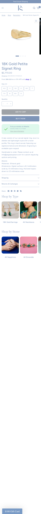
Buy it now (20, 119)
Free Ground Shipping (20, 1)
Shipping (4, 76)
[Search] (34, 8)
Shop (9, 15)
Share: (4, 191)
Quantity (4, 99)
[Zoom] (36, 20)
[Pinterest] (14, 191)
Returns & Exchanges (10, 184)
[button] (12, 511)
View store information (17, 131)
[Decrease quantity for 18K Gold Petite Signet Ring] (3, 103)
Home (3, 15)
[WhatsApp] (17, 191)
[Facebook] (8, 191)
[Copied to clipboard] (20, 191)
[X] (11, 191)
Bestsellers (16, 15)
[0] (37, 8)
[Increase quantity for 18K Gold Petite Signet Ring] (10, 103)
